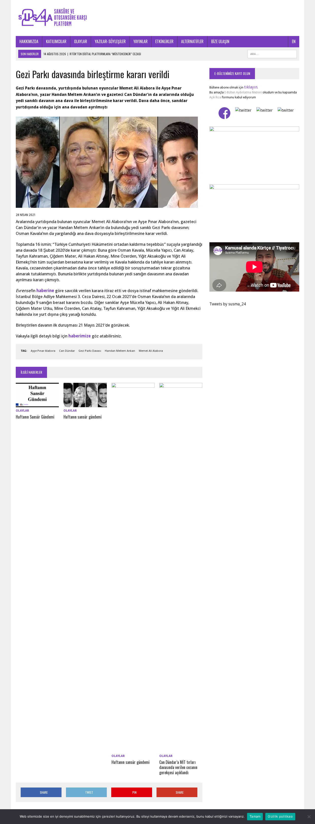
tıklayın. (251, 87)
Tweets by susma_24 (227, 304)
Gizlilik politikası (280, 816)
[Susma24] (157, 18)
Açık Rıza (215, 97)
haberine (45, 290)
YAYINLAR (140, 41)
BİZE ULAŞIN (220, 41)
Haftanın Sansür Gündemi (35, 417)
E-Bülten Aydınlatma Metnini (243, 92)
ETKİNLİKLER (164, 41)
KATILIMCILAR (56, 41)
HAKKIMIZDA (28, 41)
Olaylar (22, 410)
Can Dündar (67, 350)
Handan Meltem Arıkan (120, 350)
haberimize (79, 335)
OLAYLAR (80, 41)
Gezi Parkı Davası (90, 350)
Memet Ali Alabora (151, 350)
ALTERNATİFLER (192, 41)
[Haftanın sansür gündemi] (85, 404)
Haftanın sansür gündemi (82, 417)
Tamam (255, 816)
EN (294, 41)
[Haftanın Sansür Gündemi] (37, 404)
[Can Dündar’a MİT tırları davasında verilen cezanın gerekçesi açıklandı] (180, 749)
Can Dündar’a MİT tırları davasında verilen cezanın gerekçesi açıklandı (178, 767)
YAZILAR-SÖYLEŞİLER (110, 41)
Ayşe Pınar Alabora (43, 350)
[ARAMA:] (272, 53)
